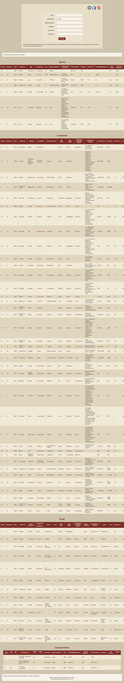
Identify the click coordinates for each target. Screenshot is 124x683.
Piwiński (38, 580)
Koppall (39, 198)
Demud (38, 629)
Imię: (52, 15)
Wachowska (78, 469)
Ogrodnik (93, 605)
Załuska (77, 231)
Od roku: (51, 30)
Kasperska (78, 373)
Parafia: (51, 26)
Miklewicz (39, 539)
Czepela (77, 296)
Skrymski (39, 638)
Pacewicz (78, 498)
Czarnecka (77, 568)
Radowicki (40, 308)
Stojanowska (94, 531)
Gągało (76, 589)
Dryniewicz (78, 275)
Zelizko (77, 357)
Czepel (38, 85)
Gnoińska (39, 275)
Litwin (76, 301)
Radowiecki (39, 568)
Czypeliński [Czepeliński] (40, 461)
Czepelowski (39, 92)
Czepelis (77, 505)
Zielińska (77, 216)
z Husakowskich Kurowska (95, 612)
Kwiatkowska (78, 475)
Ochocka (39, 482)
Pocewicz (77, 638)
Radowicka (40, 341)
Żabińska (39, 187)
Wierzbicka (94, 546)
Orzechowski (40, 366)
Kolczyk (93, 629)
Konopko (39, 216)
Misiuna (77, 395)
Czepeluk (39, 301)
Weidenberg (94, 620)
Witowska (93, 556)
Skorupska (78, 198)
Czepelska (77, 620)
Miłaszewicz (77, 556)
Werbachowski (41, 231)
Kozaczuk (39, 74)
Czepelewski (40, 434)
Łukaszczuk (40, 475)
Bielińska (77, 454)
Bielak (38, 357)
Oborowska (78, 328)
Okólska (39, 328)
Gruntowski (39, 620)
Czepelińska (78, 482)
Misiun (77, 434)
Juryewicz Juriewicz (40, 161)
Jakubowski (39, 546)
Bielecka (76, 546)
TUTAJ (72, 677)
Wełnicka (39, 446)
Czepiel (39, 469)
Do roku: (51, 34)
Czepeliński (39, 71)
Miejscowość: (49, 23)
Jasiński (38, 612)
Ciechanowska (79, 451)
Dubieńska (78, 147)
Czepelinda (78, 511)
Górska (39, 490)
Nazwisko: (50, 19)
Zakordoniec (40, 177)
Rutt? (75, 629)
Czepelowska (79, 381)
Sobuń (38, 531)
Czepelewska (79, 308)
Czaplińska (77, 580)
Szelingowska (95, 580)
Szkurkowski (40, 296)
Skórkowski (39, 605)
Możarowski (39, 597)
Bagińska (39, 107)
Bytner (93, 597)
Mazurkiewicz (41, 498)
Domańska (78, 490)
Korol (92, 539)
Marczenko (78, 461)
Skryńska (39, 505)
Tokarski (38, 556)
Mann (38, 511)
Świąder (39, 258)
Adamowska (40, 373)
